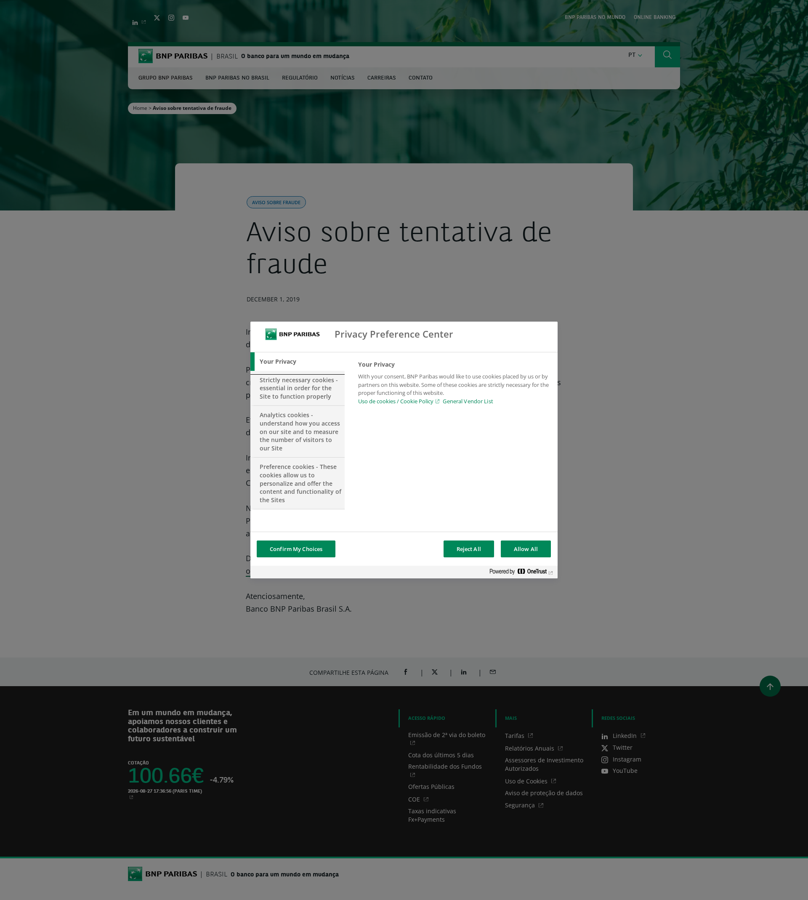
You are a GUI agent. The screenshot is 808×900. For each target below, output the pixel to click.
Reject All (469, 549)
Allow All (526, 549)
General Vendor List (468, 401)
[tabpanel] (454, 385)
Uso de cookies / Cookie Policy (395, 401)
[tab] (297, 361)
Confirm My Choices (296, 549)
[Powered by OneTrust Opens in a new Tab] (521, 573)
